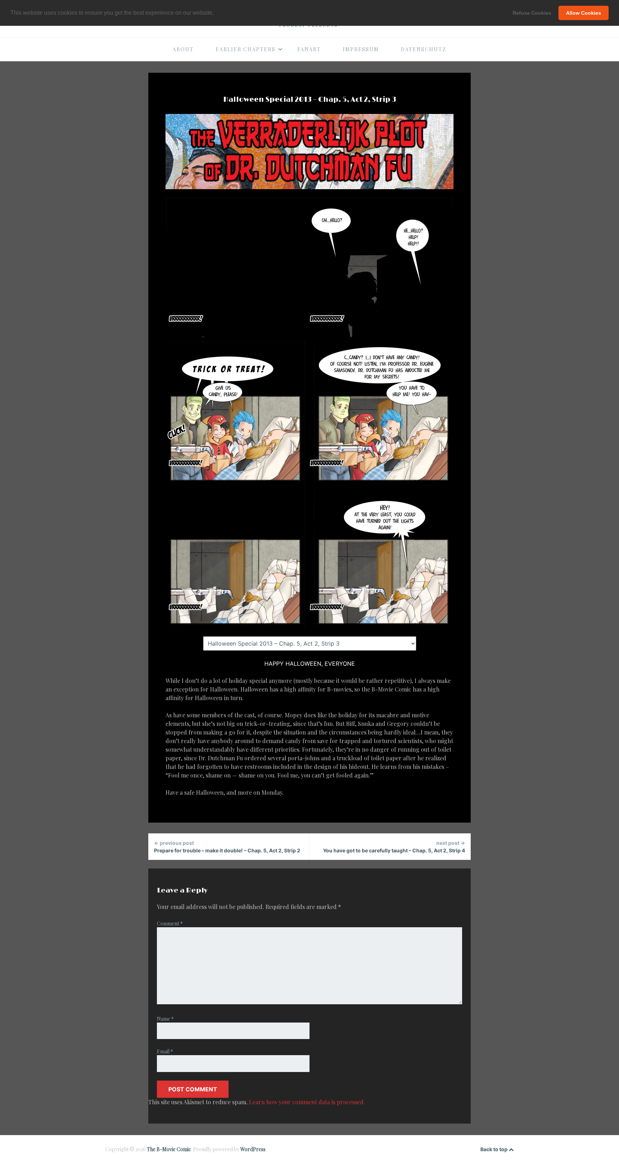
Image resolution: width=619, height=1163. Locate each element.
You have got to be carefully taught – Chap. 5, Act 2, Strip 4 (394, 846)
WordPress (252, 1149)
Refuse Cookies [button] (532, 13)
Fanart (309, 49)
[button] (216, 13)
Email (165, 1051)
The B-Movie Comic (169, 1149)
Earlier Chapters (245, 49)
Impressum (361, 49)
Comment (170, 923)
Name (165, 1018)
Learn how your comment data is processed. (307, 1102)
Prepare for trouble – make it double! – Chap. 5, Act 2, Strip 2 (227, 846)
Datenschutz (423, 49)
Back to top (494, 1149)
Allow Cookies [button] (583, 13)
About (183, 49)
